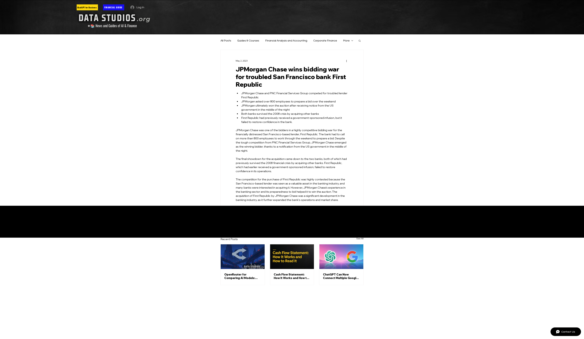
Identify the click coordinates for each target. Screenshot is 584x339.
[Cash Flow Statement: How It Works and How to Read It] (292, 256)
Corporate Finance (325, 40)
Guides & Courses (248, 40)
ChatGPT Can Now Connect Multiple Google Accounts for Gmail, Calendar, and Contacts (340, 276)
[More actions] (346, 61)
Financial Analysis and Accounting (286, 40)
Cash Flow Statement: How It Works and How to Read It (291, 276)
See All (359, 238)
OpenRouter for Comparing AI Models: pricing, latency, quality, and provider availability (241, 276)
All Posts (226, 40)
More (346, 40)
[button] (359, 40)
